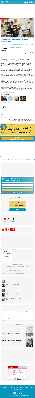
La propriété (10, 387)
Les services (15, 387)
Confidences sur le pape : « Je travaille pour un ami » (13, 284)
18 (26, 315)
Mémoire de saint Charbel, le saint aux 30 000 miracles (13, 293)
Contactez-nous (31, 387)
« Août (3, 320)
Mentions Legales (20, 387)
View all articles (3, 117)
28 (8, 318)
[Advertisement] (17, 10)
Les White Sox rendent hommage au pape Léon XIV (9, 270)
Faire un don (17, 137)
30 (17, 318)
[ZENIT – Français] (10, 2)
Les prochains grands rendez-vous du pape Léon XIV (10, 333)
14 (8, 315)
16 (17, 315)
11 (26, 313)
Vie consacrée (3, 18)
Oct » (4, 320)
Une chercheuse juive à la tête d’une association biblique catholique (11, 273)
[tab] (13, 367)
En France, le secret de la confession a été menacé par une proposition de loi (16, 298)
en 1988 (18, 87)
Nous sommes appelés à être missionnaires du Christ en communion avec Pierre (13, 266)
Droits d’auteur (26, 387)
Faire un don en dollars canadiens (17, 139)
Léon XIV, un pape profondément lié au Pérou (9, 326)
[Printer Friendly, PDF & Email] (31, 52)
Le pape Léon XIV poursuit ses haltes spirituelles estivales (11, 340)
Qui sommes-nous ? (4, 387)
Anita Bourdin (12, 47)
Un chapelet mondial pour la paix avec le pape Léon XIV (13, 289)
